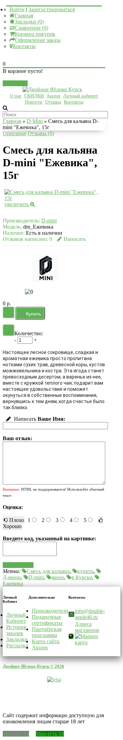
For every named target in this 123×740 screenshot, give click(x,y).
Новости (33, 102)
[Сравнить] (8, 330)
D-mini (49, 220)
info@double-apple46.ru (90, 614)
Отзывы (53, 102)
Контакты (24, 46)
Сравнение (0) (31, 28)
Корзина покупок (35, 34)
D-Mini (35, 121)
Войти (17, 9)
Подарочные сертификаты (47, 620)
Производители (50, 611)
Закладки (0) (29, 22)
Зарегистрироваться (51, 9)
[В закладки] (8, 312)
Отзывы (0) (41, 133)
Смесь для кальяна (48, 571)
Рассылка (17, 645)
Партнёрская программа (47, 632)
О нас (16, 95)
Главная (24, 15)
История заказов (16, 630)
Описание (14, 133)
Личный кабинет (80, 95)
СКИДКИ (34, 95)
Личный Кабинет (16, 618)
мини (57, 577)
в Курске (81, 577)
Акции (53, 95)
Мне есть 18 (50, 734)
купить (85, 571)
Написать (75, 239)
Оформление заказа (37, 40)
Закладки (17, 639)
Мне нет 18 (16, 734)
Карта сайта (45, 641)
